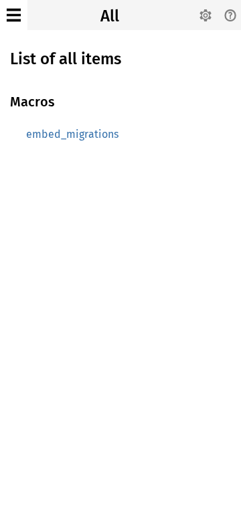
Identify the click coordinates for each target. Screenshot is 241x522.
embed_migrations (72, 134)
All (109, 16)
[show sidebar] (13, 15)
